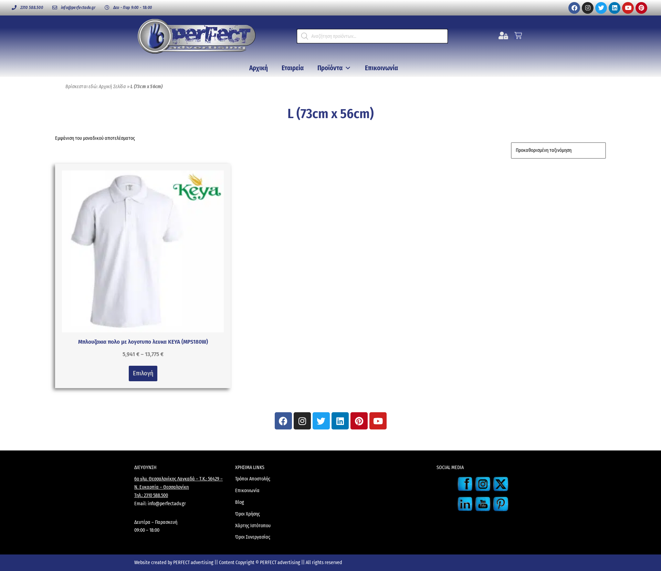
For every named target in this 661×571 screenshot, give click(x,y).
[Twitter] (601, 8)
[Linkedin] (614, 8)
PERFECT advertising (193, 562)
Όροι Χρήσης (247, 514)
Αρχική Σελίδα (112, 87)
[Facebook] (574, 8)
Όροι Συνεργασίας (252, 537)
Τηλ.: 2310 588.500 (151, 495)
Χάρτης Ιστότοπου (253, 526)
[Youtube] (628, 8)
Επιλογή (143, 373)
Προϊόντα (330, 68)
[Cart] (518, 35)
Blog (239, 502)
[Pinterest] (641, 8)
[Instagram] (588, 8)
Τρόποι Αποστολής (252, 479)
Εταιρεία (293, 68)
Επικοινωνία (381, 68)
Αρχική (258, 68)
